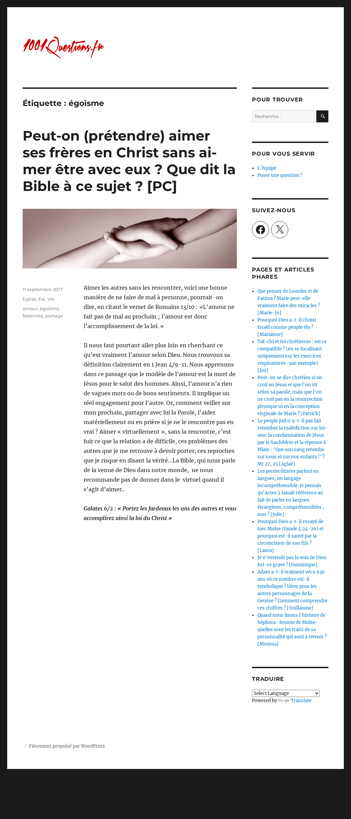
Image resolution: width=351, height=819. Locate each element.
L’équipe (266, 168)
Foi (41, 299)
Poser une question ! (279, 175)
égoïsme (49, 308)
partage (54, 315)
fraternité (33, 315)
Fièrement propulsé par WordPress (67, 746)
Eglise (29, 299)
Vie (51, 299)
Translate (301, 700)
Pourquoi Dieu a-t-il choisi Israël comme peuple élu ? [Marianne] (286, 327)
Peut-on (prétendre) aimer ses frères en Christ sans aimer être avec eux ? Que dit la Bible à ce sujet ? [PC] (129, 160)
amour (30, 308)
